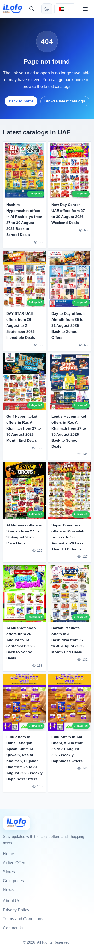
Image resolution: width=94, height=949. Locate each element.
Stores (9, 872)
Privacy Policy (16, 910)
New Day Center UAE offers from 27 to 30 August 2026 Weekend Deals (68, 214)
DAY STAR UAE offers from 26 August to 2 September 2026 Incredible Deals (20, 325)
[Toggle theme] (46, 8)
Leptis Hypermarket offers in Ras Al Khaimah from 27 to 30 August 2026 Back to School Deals (68, 431)
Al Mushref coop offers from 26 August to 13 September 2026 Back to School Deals (21, 643)
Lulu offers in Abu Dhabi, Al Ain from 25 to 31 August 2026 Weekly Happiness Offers (67, 749)
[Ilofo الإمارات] (16, 823)
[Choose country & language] (64, 8)
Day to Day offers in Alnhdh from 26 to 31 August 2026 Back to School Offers (69, 325)
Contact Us (13, 928)
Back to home (21, 101)
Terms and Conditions (23, 919)
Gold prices (13, 881)
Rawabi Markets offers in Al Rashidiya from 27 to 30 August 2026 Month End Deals (67, 640)
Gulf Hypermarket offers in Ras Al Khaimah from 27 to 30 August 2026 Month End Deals (23, 428)
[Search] (32, 9)
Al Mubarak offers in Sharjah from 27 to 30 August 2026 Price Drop (24, 534)
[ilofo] (12, 8)
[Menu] (85, 9)
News (8, 889)
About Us (11, 901)
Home (8, 854)
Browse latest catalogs (64, 101)
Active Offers (14, 863)
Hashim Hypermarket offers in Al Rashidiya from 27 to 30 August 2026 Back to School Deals (24, 220)
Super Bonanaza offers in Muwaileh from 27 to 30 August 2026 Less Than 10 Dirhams (67, 537)
